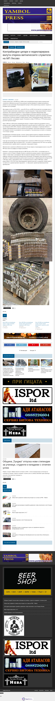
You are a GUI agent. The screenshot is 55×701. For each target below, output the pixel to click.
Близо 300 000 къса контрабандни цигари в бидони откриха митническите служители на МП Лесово (42, 324)
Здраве (21, 1)
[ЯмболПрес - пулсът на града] (27, 15)
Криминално (6, 366)
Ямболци (14, 3)
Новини (5, 1)
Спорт (16, 1)
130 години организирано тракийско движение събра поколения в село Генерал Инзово (24, 606)
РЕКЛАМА (47, 690)
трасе (24, 62)
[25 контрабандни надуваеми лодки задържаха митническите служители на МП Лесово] (21, 365)
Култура (11, 1)
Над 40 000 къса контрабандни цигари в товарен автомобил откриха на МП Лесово (9, 324)
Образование (7, 3)
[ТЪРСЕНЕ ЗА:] (45, 41)
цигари (27, 62)
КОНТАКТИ (41, 690)
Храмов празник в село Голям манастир (22, 520)
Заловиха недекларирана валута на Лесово (34, 370)
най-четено (7, 440)
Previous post (24, 350)
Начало (36, 690)
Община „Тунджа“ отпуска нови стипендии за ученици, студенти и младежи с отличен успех (27, 464)
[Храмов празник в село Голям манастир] (7, 521)
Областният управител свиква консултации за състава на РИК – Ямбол (30, 497)
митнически (19, 62)
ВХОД (51, 690)
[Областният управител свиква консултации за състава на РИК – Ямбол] (7, 499)
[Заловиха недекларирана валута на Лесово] (34, 365)
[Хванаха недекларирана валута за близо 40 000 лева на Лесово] (46, 365)
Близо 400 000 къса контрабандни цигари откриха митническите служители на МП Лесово (26, 324)
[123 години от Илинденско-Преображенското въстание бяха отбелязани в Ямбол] (7, 536)
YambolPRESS (11, 99)
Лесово (13, 62)
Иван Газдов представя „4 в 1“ (19, 512)
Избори (20, 3)
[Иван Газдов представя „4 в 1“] (7, 514)
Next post (32, 350)
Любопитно (6, 5)
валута (9, 62)
